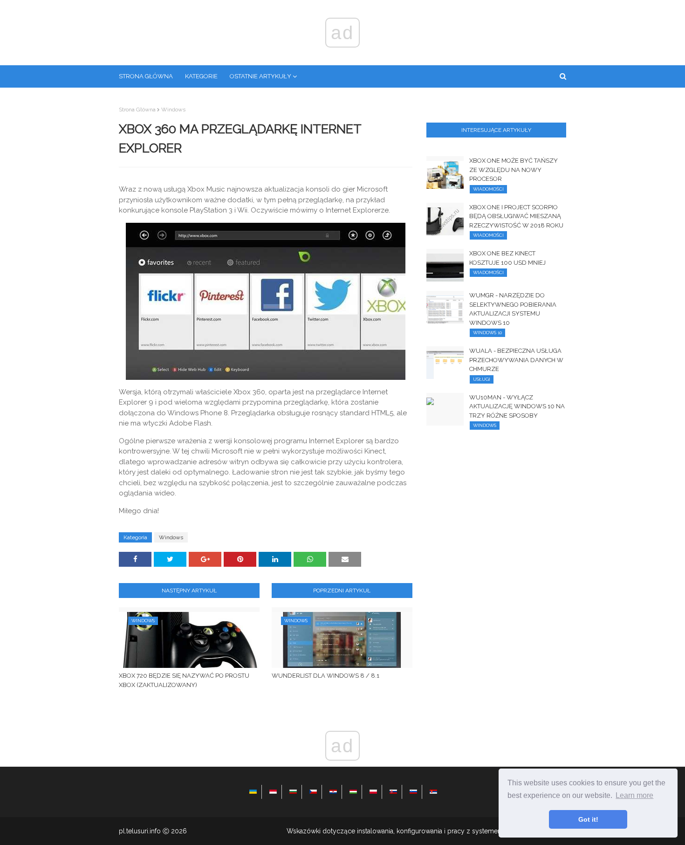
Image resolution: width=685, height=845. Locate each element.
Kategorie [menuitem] (201, 76)
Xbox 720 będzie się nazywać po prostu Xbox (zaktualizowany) (184, 680)
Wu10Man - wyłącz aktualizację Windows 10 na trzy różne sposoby (517, 406)
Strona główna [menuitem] (146, 76)
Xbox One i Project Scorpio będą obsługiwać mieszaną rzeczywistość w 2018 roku (516, 216)
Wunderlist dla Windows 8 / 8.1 (325, 675)
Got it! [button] (588, 819)
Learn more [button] (634, 795)
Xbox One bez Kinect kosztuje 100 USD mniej (507, 258)
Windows (173, 109)
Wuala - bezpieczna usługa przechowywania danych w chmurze (516, 359)
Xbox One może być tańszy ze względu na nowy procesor (513, 169)
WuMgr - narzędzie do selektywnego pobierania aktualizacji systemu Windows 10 (512, 309)
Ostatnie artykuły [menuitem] (260, 76)
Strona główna (137, 109)
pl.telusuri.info (140, 831)
